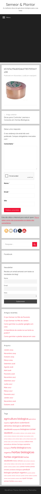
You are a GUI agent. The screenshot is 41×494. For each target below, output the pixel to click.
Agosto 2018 (8, 367)
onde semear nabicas (9, 464)
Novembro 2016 (10, 401)
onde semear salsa (19, 464)
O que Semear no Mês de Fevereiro (17, 317)
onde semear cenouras (29, 461)
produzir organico (19, 473)
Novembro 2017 (10, 377)
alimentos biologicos (12, 426)
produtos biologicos (16, 469)
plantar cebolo (16, 466)
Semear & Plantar (20, 4)
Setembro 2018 (9, 364)
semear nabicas (18, 481)
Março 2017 (8, 391)
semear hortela (9, 481)
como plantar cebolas (18, 433)
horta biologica (18, 447)
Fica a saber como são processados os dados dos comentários (20, 220)
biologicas (24, 429)
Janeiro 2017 (8, 398)
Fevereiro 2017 (9, 394)
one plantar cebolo (29, 464)
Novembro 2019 (10, 353)
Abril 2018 (7, 370)
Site (5, 201)
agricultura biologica (16, 418)
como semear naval (28, 438)
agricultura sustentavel (19, 423)
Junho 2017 (8, 384)
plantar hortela (25, 466)
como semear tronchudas (17, 441)
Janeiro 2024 (8, 350)
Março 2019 (8, 360)
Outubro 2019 (9, 357)
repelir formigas (27, 478)
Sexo (5, 293)
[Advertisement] (20, 42)
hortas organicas (13, 456)
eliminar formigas (17, 444)
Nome (7, 183)
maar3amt (32, 75)
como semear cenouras (10, 436)
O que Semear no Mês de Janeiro (16, 321)
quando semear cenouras (13, 475)
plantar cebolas (8, 466)
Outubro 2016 (9, 405)
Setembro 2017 (9, 381)
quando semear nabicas (27, 475)
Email (6, 192)
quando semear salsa (16, 478)
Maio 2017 (7, 387)
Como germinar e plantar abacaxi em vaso (19, 336)
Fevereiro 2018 (9, 374)
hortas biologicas (23, 452)
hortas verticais (18, 461)
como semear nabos (17, 438)
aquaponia (16, 429)
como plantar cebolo (29, 433)
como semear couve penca (23, 436)
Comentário (9, 144)
